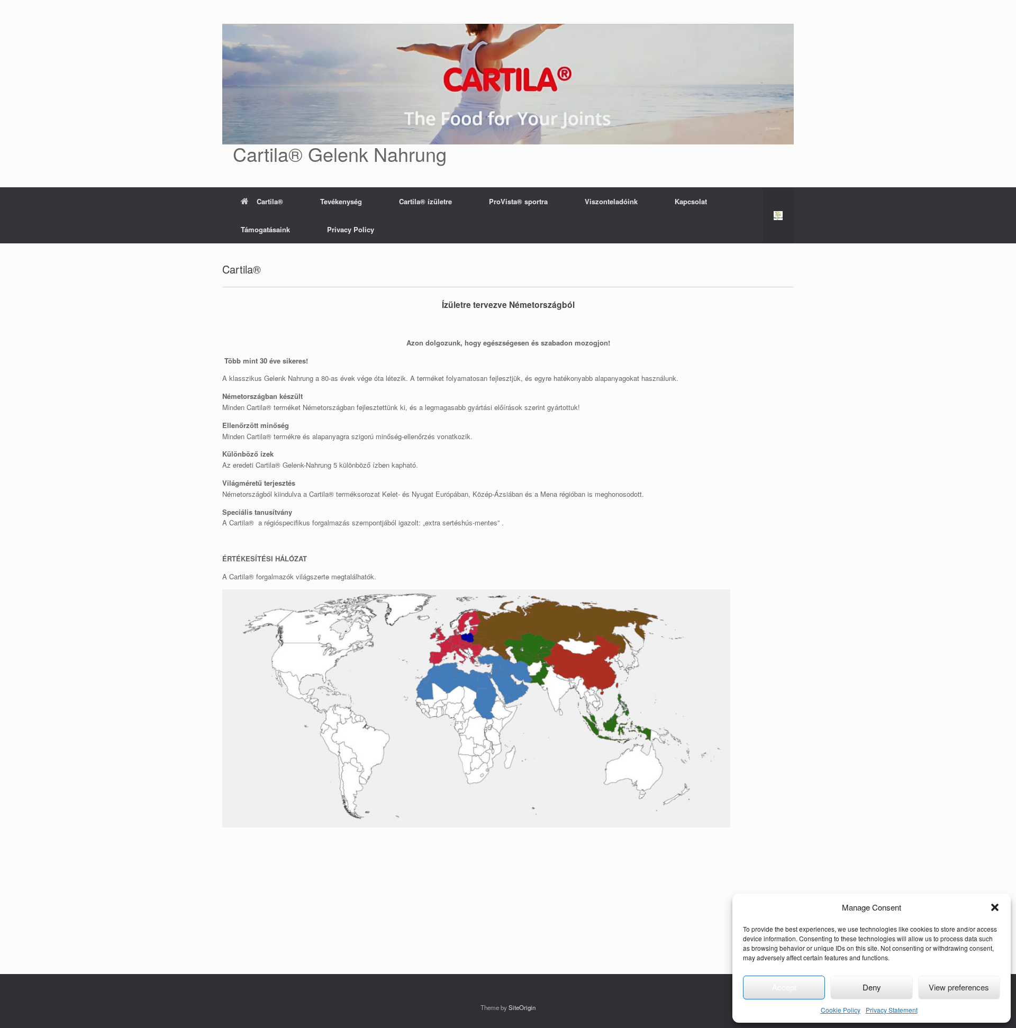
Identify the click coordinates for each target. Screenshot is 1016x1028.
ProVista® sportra (518, 201)
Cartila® (270, 201)
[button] (995, 907)
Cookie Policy (840, 1009)
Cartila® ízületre (425, 201)
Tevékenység (341, 201)
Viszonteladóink (611, 201)
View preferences (959, 987)
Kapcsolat (691, 201)
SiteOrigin (522, 1007)
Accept (784, 987)
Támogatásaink (265, 229)
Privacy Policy (350, 229)
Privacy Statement (892, 1009)
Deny (872, 987)
